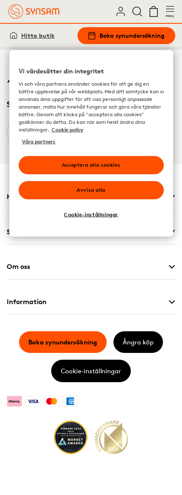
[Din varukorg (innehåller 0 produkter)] (153, 11)
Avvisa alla (91, 190)
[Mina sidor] (120, 11)
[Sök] (137, 11)
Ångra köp (138, 342)
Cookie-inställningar (91, 371)
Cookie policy (67, 129)
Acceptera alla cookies (91, 165)
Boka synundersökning (132, 35)
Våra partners (38, 141)
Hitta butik (38, 35)
